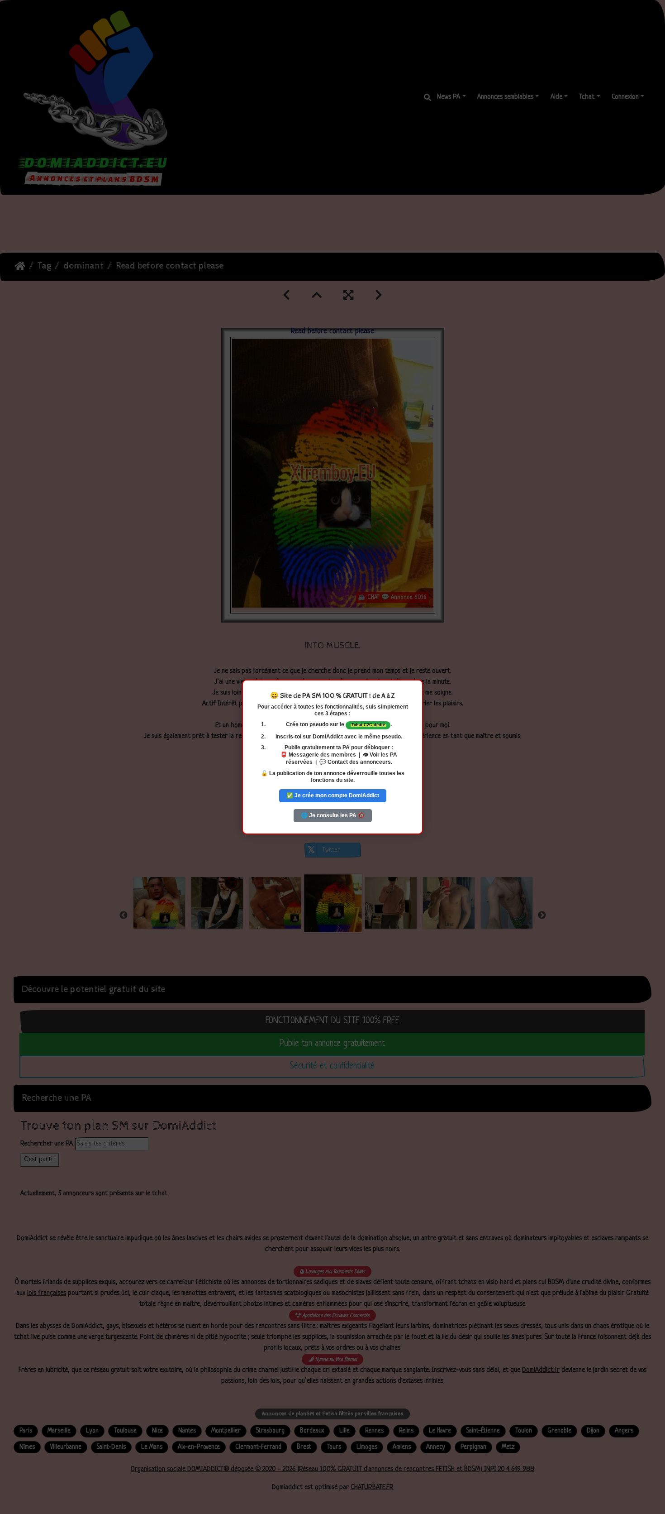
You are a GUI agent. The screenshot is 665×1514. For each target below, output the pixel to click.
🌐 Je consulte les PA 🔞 (333, 815)
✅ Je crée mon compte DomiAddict (332, 795)
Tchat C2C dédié (368, 725)
